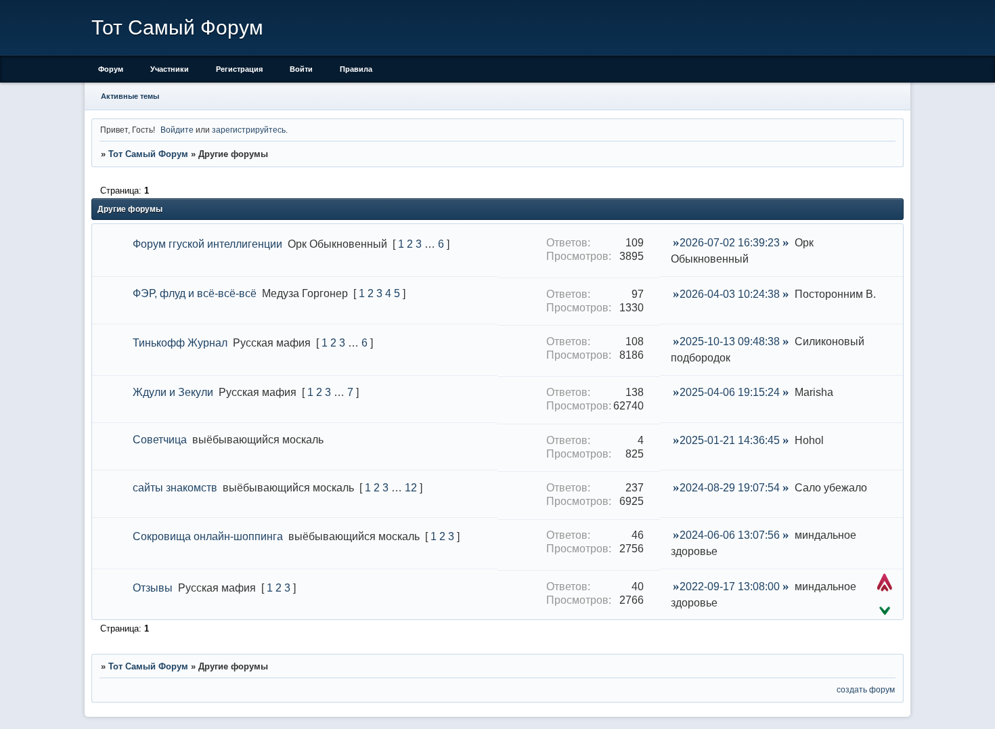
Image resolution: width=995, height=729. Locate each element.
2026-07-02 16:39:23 (730, 242)
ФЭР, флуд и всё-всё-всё (195, 293)
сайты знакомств (175, 487)
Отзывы (153, 588)
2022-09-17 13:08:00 (730, 586)
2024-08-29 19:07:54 (730, 487)
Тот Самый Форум (148, 154)
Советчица (160, 439)
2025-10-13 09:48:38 (730, 341)
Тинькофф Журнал (180, 343)
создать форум (866, 689)
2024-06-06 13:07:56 (730, 535)
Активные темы (130, 96)
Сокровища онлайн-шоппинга (208, 536)
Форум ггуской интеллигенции (207, 244)
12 (411, 487)
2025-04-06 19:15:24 (730, 392)
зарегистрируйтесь (249, 129)
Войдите (177, 129)
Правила (356, 69)
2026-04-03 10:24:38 (730, 294)
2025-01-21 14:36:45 (730, 440)
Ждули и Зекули (173, 392)
